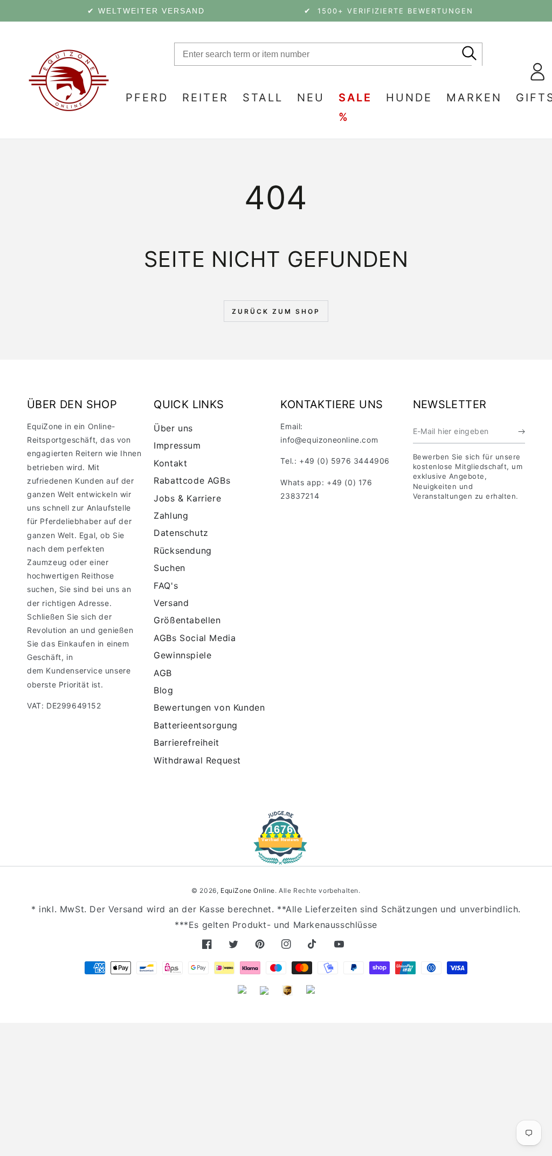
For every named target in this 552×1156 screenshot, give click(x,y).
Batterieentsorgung (196, 725)
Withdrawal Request (197, 760)
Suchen (169, 567)
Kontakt (170, 463)
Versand (171, 602)
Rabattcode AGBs (192, 480)
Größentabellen (187, 620)
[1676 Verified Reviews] (276, 857)
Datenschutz (181, 532)
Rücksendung (183, 550)
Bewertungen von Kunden (209, 707)
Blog (163, 690)
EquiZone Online (247, 890)
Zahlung (171, 515)
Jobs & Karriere (187, 498)
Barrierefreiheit (186, 742)
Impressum (177, 445)
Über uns (173, 428)
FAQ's (166, 585)
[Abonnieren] (521, 431)
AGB (163, 673)
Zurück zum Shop (276, 311)
